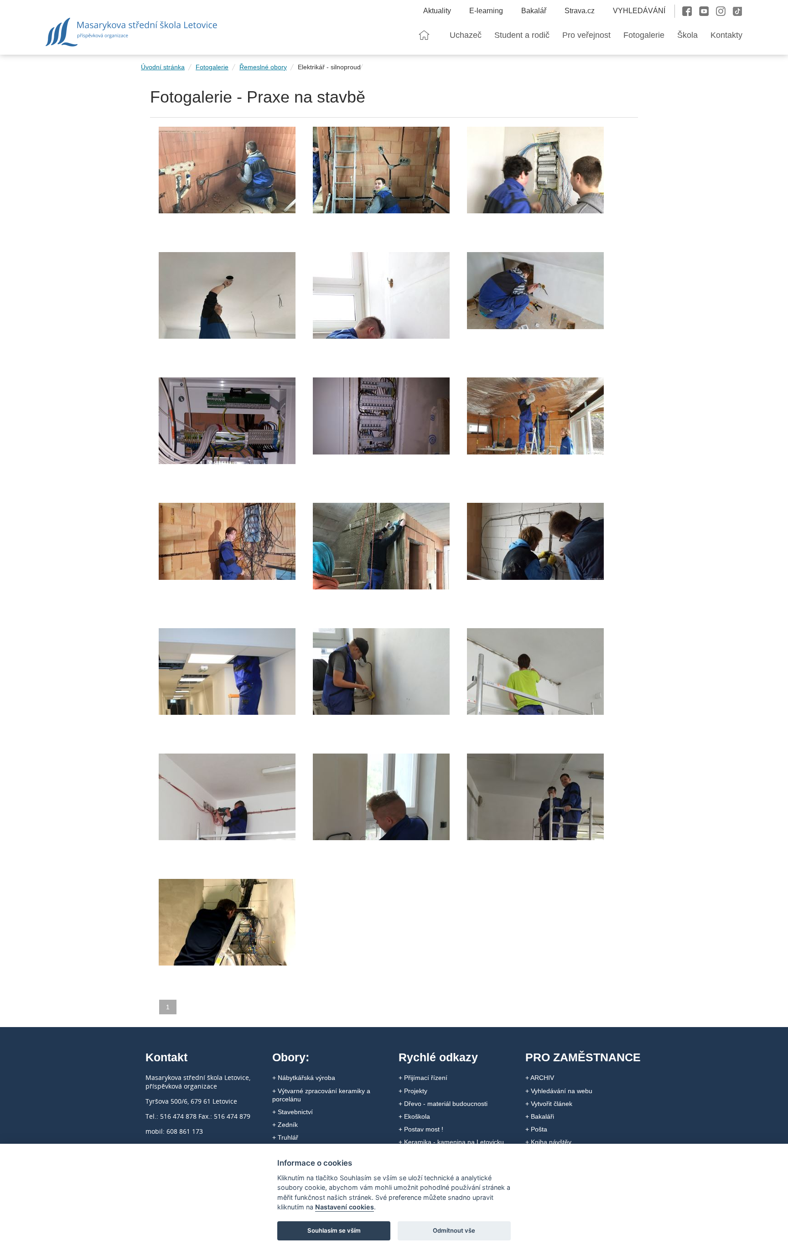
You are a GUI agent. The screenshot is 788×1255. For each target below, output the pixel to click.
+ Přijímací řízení (423, 1077)
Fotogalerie (212, 67)
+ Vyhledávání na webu (558, 1091)
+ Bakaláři (539, 1116)
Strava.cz (580, 11)
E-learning (486, 11)
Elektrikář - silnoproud (329, 67)
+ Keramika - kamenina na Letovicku (451, 1142)
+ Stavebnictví (292, 1112)
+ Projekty (413, 1091)
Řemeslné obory (263, 67)
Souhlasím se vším (334, 1230)
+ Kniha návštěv (548, 1142)
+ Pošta (536, 1129)
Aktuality (437, 11)
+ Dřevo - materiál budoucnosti (443, 1103)
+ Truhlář (285, 1137)
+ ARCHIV (539, 1077)
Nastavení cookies (344, 1207)
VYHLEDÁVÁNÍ (639, 11)
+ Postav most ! (421, 1129)
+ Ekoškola (414, 1116)
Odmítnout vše (454, 1230)
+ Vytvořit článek (548, 1103)
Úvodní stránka (163, 67)
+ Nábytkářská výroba (303, 1077)
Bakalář (533, 11)
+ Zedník (285, 1124)
